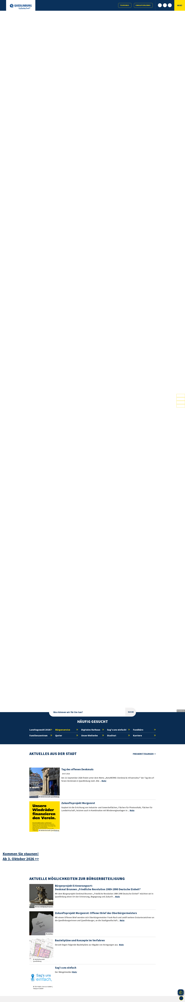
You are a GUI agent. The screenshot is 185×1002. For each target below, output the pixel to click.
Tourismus (124, 5)
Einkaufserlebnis (143, 5)
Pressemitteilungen (143, 753)
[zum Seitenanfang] (181, 998)
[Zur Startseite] (20, 6)
